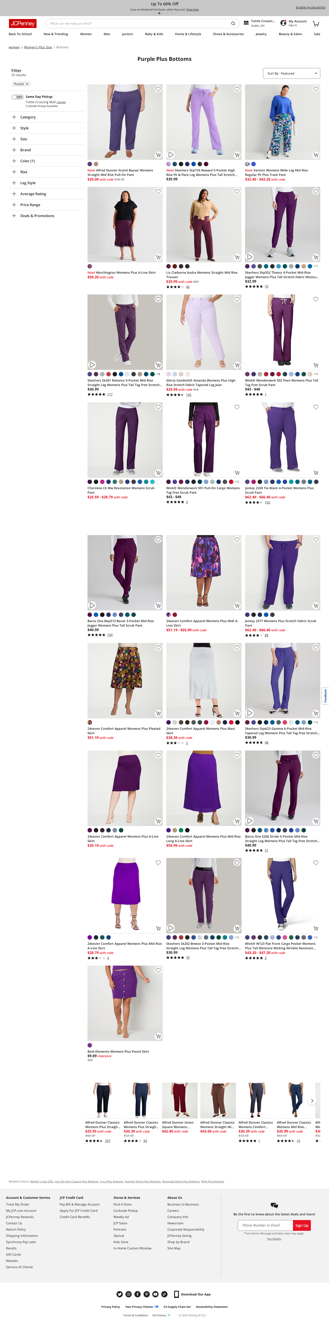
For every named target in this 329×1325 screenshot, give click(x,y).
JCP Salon (120, 1223)
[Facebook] (138, 1294)
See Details (274, 1239)
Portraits (119, 1229)
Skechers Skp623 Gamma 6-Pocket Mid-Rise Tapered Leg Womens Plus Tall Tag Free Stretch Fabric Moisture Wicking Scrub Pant (281, 730)
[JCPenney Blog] (164, 1294)
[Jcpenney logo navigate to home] (23, 23)
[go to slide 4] (167, 13)
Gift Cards (13, 1254)
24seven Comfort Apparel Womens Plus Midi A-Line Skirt (202, 623)
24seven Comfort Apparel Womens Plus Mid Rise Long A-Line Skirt (203, 838)
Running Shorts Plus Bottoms (143, 1181)
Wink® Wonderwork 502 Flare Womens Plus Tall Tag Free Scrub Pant (281, 382)
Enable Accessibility (310, 7)
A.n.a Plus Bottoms (111, 1181)
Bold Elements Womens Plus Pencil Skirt (118, 1051)
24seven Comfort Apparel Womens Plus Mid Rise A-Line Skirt (125, 945)
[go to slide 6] (175, 13)
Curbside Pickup (125, 1210)
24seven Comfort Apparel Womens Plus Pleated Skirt (124, 730)
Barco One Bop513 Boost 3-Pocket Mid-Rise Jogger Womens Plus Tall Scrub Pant (121, 623)
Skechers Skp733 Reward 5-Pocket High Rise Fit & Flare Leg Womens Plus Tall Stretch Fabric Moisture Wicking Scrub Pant (200, 172)
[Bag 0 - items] (315, 23)
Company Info (177, 1217)
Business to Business (183, 1204)
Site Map (174, 1248)
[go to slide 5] (171, 13)
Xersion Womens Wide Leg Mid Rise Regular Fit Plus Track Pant (276, 172)
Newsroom (175, 1223)
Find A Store (122, 1204)
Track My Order (17, 1204)
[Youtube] (156, 1294)
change (61, 102)
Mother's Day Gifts (41, 1181)
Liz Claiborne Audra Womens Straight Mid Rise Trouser (201, 274)
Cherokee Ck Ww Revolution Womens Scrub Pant (121, 490)
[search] (235, 23)
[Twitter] (120, 1294)
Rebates (12, 1261)
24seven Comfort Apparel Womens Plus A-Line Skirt (123, 838)
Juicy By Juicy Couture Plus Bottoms (76, 1181)
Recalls (11, 1248)
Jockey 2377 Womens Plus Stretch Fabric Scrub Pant (280, 623)
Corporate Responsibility (185, 1229)
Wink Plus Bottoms (212, 1181)
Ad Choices (159, 1315)
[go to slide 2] (159, 13)
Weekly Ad (121, 1217)
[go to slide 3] (163, 13)
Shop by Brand (178, 1242)
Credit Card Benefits (75, 1217)
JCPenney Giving (179, 1235)
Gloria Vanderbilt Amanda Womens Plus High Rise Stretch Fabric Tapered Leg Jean (200, 382)
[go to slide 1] (155, 13)
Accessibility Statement (212, 1307)
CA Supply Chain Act (177, 1307)
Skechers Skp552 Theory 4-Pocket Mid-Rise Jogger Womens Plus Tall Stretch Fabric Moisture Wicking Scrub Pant (282, 274)
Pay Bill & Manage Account (80, 1204)
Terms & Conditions (135, 1315)
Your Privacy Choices (139, 1307)
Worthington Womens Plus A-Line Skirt (122, 272)
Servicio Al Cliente (19, 1267)
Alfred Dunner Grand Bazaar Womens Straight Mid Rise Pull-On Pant (120, 172)
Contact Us (14, 1223)
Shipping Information (22, 1235)
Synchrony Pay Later (21, 1242)
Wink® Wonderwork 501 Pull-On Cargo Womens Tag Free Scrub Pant (203, 490)
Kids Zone (120, 1242)
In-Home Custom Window (132, 1248)
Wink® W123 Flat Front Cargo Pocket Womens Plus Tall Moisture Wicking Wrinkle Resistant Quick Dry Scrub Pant (280, 945)
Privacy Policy (110, 1307)
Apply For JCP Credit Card (79, 1210)
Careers (173, 1210)
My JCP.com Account (21, 1210)
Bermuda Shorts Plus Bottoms (181, 1181)
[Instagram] (129, 1294)
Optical (118, 1235)
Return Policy (16, 1229)
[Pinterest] (147, 1294)
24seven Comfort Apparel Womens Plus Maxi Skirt (200, 730)
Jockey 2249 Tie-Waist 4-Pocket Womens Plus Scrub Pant (279, 490)
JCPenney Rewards (20, 1217)
